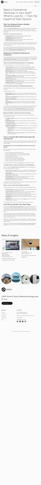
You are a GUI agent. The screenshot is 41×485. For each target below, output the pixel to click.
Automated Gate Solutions (21, 108)
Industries (25, 198)
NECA (10, 172)
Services (20, 83)
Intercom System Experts (20, 132)
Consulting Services (20, 162)
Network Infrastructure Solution (26, 127)
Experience (9, 195)
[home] (4, 2)
